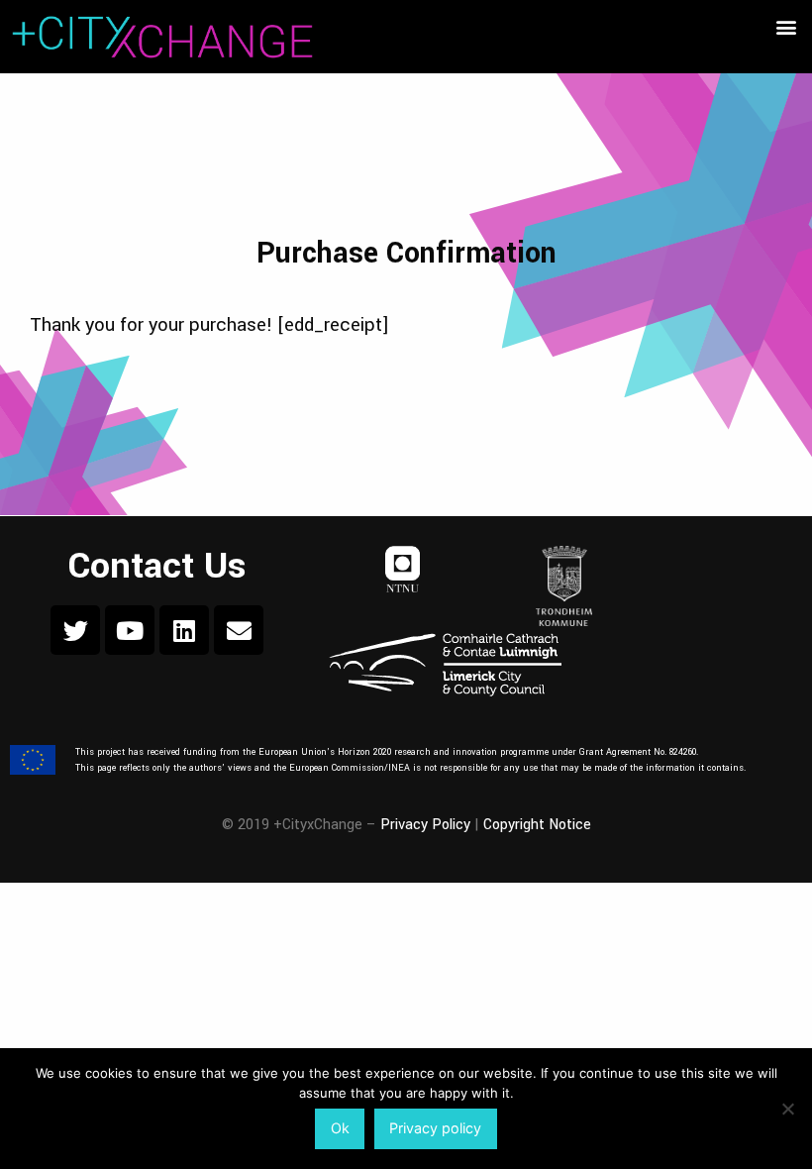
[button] (785, 26)
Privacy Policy (425, 824)
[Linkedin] (184, 630)
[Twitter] (75, 630)
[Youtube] (129, 630)
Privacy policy (435, 1127)
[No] (787, 1108)
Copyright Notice (537, 824)
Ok (340, 1127)
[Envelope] (238, 630)
